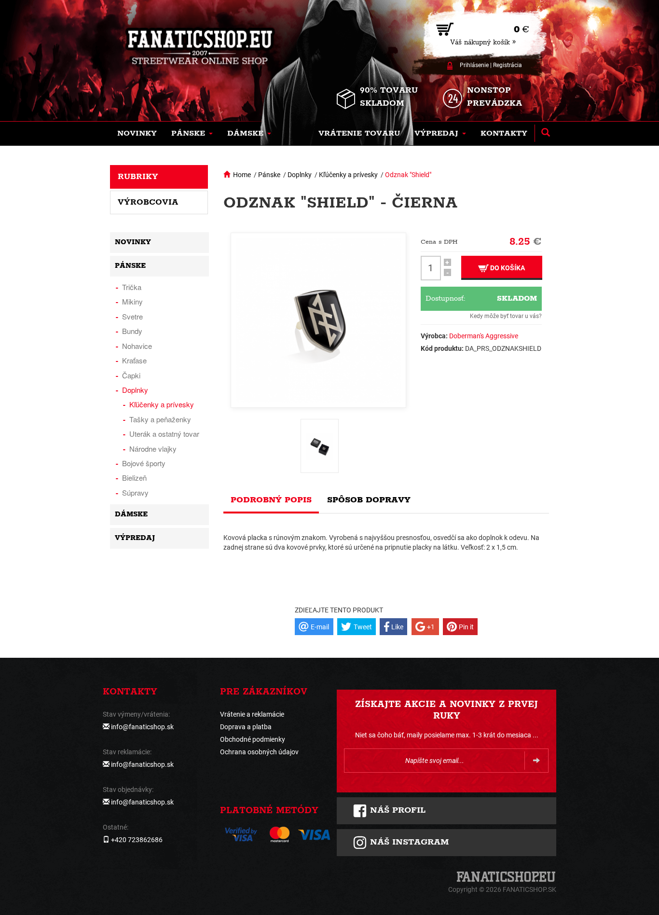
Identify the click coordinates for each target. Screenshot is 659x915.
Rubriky (138, 176)
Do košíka (507, 268)
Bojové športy (143, 463)
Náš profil (396, 810)
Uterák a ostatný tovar (164, 434)
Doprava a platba (246, 727)
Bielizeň (134, 477)
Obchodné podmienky (252, 739)
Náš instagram (408, 842)
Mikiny (132, 301)
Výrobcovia (148, 202)
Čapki (131, 375)
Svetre (132, 316)
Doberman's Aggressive (483, 336)
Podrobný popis (271, 500)
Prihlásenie (474, 65)
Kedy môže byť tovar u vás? (506, 316)
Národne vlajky (153, 449)
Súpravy (135, 492)
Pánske (269, 175)
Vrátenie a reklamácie (252, 714)
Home (242, 175)
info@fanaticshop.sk (142, 727)
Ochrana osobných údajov (259, 752)
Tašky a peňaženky (160, 419)
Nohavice (137, 346)
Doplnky (300, 175)
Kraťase (134, 360)
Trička (131, 287)
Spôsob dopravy (369, 500)
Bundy (132, 331)
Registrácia (507, 65)
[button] (192, 134)
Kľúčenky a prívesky (348, 175)
